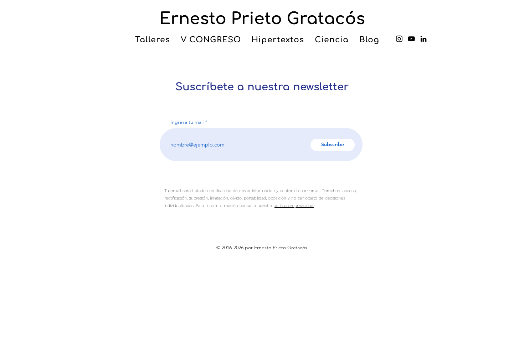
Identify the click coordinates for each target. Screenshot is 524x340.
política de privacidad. (293, 205)
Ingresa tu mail (187, 121)
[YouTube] (411, 38)
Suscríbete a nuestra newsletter (262, 87)
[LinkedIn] (423, 38)
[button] (152, 40)
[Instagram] (399, 38)
